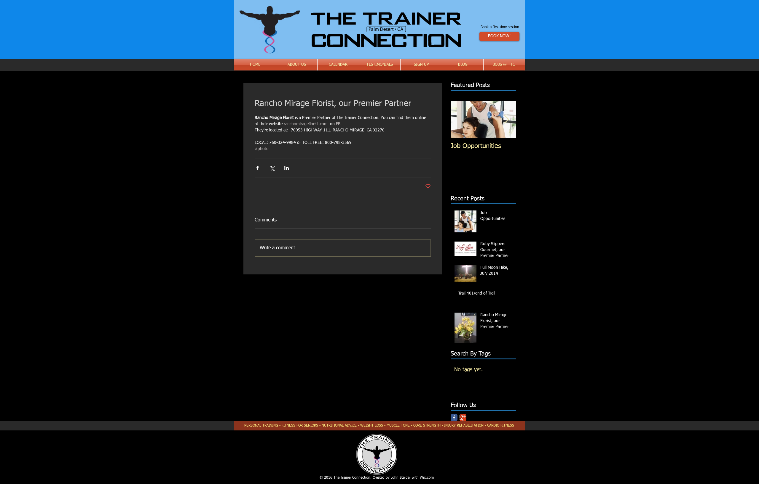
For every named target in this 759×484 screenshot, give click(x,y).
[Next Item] (506, 119)
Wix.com (427, 478)
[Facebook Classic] (454, 417)
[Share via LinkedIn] (286, 168)
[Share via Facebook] (257, 168)
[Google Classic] (463, 417)
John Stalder (401, 478)
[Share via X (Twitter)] (272, 168)
